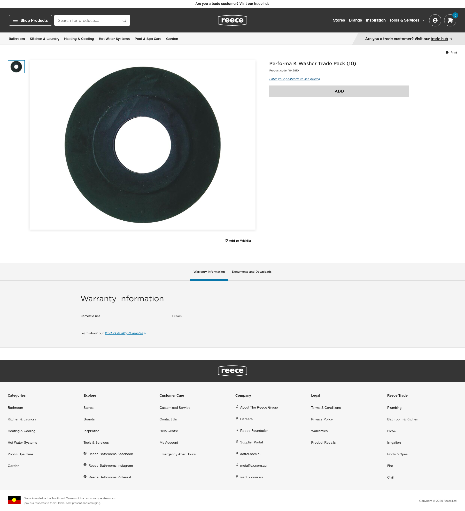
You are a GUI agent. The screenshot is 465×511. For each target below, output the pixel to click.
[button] (250, 144)
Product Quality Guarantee (124, 333)
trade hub (262, 4)
